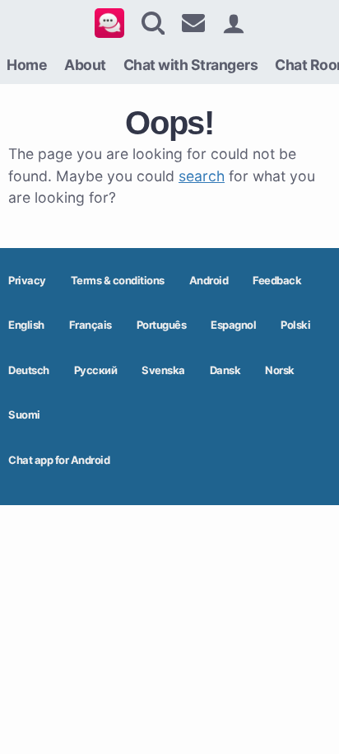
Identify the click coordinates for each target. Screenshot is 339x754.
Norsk (280, 370)
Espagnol (233, 324)
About (85, 64)
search (202, 176)
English (26, 324)
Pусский (96, 370)
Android (209, 280)
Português (162, 324)
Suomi (24, 414)
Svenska (163, 370)
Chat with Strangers (190, 64)
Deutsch (28, 370)
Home (27, 64)
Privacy (27, 280)
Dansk (225, 370)
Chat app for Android (58, 459)
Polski (295, 324)
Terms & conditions (118, 280)
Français (90, 324)
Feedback (277, 280)
